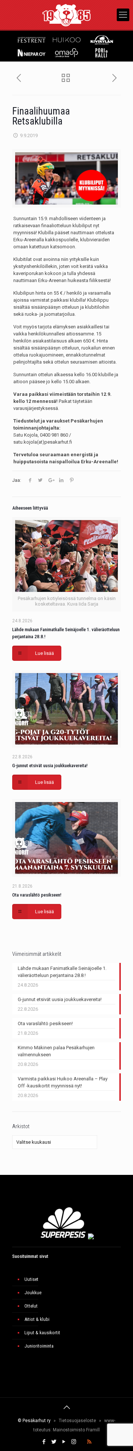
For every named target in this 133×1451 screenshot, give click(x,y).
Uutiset (31, 1279)
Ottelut (31, 1306)
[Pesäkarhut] (66, 15)
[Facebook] (44, 1441)
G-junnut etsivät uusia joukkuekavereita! (50, 765)
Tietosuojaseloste (77, 1420)
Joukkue (32, 1292)
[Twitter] (54, 1441)
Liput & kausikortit (42, 1332)
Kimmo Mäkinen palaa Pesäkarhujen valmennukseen (56, 1051)
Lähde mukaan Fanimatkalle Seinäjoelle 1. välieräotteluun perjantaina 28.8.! (62, 971)
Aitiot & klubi (37, 1319)
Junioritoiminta (39, 1346)
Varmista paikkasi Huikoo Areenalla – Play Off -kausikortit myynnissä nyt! (63, 1082)
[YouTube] (64, 1441)
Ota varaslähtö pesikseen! (36, 895)
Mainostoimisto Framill (76, 1429)
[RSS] (89, 1441)
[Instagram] (74, 1441)
